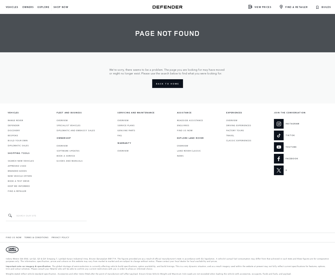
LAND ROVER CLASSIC (189, 150)
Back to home (167, 83)
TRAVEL (230, 135)
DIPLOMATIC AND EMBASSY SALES (76, 130)
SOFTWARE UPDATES (68, 150)
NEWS (180, 155)
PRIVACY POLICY (60, 237)
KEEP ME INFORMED (19, 186)
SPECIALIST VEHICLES (69, 125)
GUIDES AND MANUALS (70, 160)
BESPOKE (13, 135)
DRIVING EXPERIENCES (238, 125)
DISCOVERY (14, 130)
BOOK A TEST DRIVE (18, 181)
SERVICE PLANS (126, 125)
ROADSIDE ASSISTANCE (190, 120)
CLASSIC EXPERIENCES (238, 140)
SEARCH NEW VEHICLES (21, 160)
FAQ (119, 135)
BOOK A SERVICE (66, 155)
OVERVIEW (62, 120)
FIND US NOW (185, 130)
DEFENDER (13, 125)
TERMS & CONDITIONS (36, 237)
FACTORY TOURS (235, 130)
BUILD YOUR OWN (18, 140)
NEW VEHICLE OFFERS (20, 176)
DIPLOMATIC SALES (18, 145)
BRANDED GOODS (17, 171)
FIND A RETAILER (17, 191)
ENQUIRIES (183, 125)
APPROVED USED (17, 165)
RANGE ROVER (15, 120)
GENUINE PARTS (126, 130)
